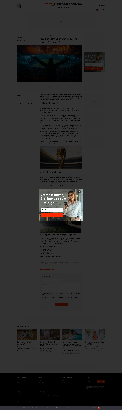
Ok (98, 407)
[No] (120, 408)
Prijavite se (52, 215)
